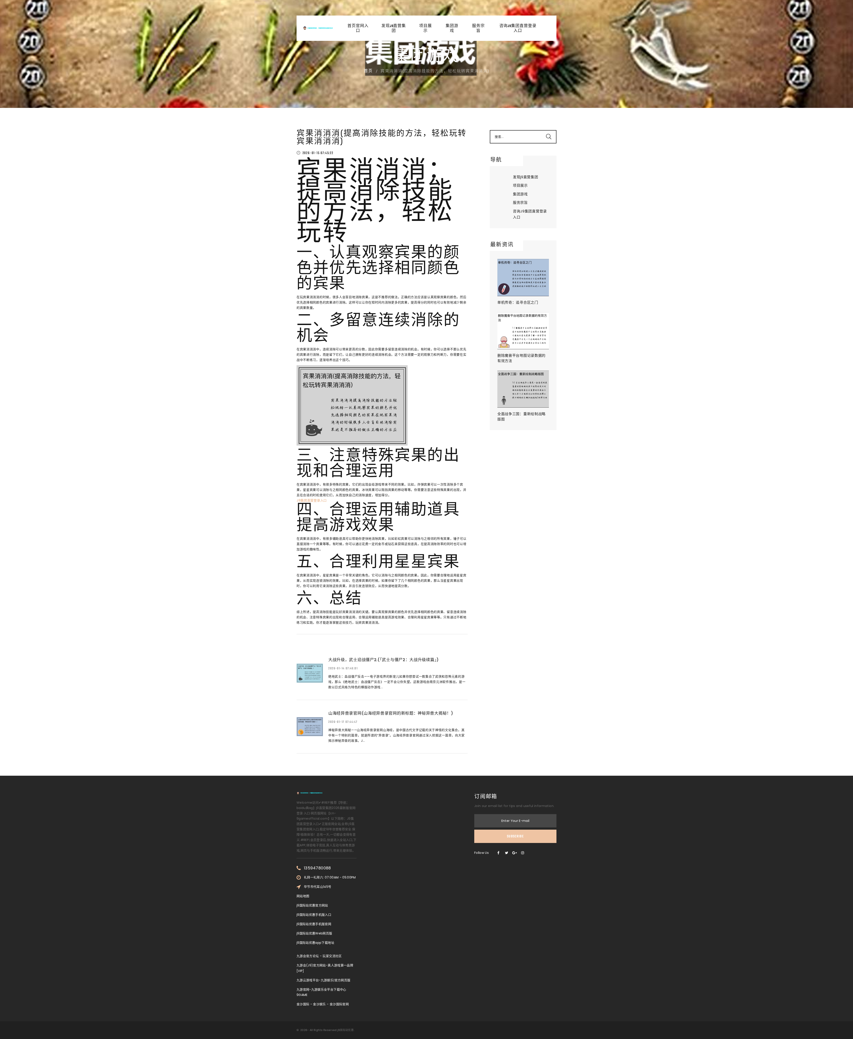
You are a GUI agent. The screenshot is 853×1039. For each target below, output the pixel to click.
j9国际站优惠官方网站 (312, 905)
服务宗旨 (478, 28)
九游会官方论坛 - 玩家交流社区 (319, 956)
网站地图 (303, 896)
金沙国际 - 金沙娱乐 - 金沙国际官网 (323, 1004)
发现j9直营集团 (393, 28)
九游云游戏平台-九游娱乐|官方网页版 (323, 980)
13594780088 (317, 868)
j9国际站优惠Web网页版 (314, 933)
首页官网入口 (358, 28)
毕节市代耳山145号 (317, 886)
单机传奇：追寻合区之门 (517, 302)
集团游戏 (452, 28)
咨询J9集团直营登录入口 (517, 28)
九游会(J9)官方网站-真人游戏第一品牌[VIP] (325, 968)
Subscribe (515, 836)
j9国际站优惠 (345, 1030)
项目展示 (425, 28)
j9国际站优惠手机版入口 (314, 914)
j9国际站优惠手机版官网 (314, 924)
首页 (368, 71)
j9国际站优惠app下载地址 (315, 942)
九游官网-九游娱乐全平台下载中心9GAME (321, 992)
